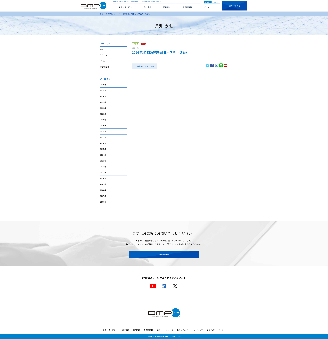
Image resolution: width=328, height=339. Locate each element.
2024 (102, 96)
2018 (102, 131)
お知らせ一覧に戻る (145, 66)
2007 (102, 196)
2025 (102, 90)
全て (102, 49)
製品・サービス (110, 330)
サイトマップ (197, 330)
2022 (102, 108)
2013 (102, 160)
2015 (102, 149)
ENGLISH (216, 2)
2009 (102, 184)
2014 (102, 155)
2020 (102, 119)
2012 (102, 166)
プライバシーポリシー (216, 330)
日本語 (207, 2)
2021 (102, 114)
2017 (102, 137)
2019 (102, 125)
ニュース (169, 330)
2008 (102, 190)
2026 (102, 84)
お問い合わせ (234, 5)
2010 (102, 178)
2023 (102, 102)
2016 (102, 143)
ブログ (206, 7)
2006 (102, 202)
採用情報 (167, 7)
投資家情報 (187, 7)
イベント (103, 61)
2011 (102, 172)
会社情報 (125, 330)
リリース (103, 55)
